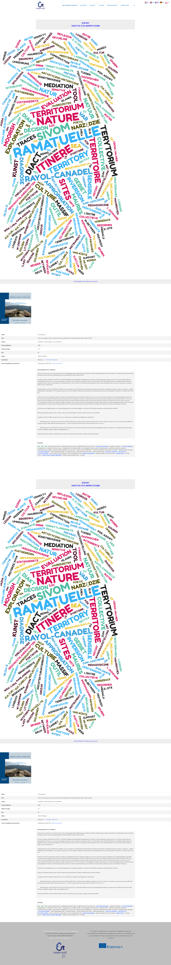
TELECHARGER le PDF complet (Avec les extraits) (85, 281)
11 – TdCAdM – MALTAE (50, 359)
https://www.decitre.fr (57, 363)
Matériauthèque (112, 5)
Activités (101, 5)
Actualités (83, 5)
